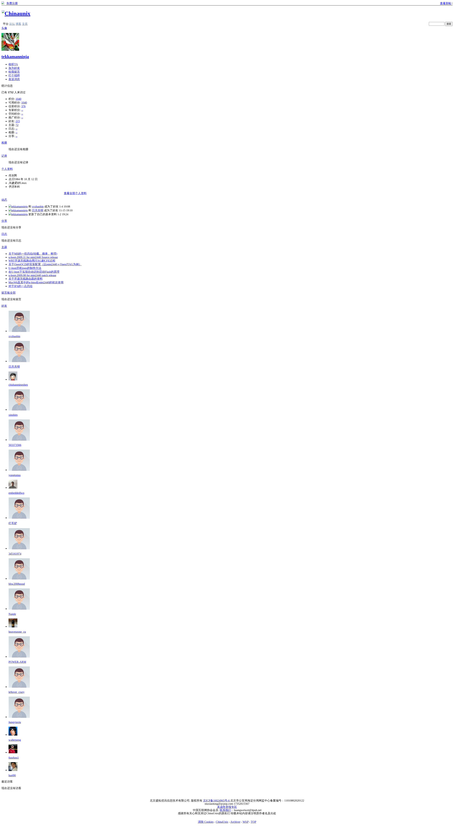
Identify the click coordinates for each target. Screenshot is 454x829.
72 (17, 124)
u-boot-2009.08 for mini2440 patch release (32, 275)
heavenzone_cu (17, 631)
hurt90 (12, 775)
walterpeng (15, 739)
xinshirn (13, 414)
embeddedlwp (16, 492)
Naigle (12, 613)
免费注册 (12, 3)
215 (18, 121)
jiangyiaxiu (15, 722)
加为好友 (14, 68)
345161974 (15, 553)
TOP (253, 821)
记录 (4, 155)
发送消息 (14, 79)
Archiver (235, 821)
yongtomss (15, 475)
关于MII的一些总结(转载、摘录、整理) (33, 253)
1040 (18, 98)
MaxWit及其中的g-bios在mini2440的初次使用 (36, 282)
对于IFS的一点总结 (20, 286)
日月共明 (37, 210)
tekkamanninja (15, 56)
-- (22, 110)
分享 (4, 220)
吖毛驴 (13, 523)
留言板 (5, 292)
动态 (4, 199)
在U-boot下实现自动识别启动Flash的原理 (34, 271)
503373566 (15, 445)
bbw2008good (17, 583)
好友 (4, 305)
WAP (245, 821)
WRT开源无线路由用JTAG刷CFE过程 (32, 260)
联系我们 (225, 810)
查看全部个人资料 (75, 193)
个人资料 (7, 168)
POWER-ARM (17, 661)
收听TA (13, 64)
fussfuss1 (14, 757)
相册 (4, 142)
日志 (4, 233)
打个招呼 (14, 75)
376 (23, 106)
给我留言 (14, 71)
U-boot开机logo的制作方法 (25, 268)
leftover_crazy (16, 692)
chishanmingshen (18, 384)
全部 (13, 292)
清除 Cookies (206, 821)
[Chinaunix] (16, 13)
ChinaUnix (222, 821)
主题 (4, 247)
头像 (4, 28)
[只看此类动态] (10, 206)
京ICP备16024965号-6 (216, 800)
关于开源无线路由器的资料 (26, 278)
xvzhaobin (38, 206)
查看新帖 (445, 3)
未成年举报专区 (227, 806)
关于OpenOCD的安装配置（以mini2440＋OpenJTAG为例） (45, 264)
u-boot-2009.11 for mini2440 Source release (33, 257)
